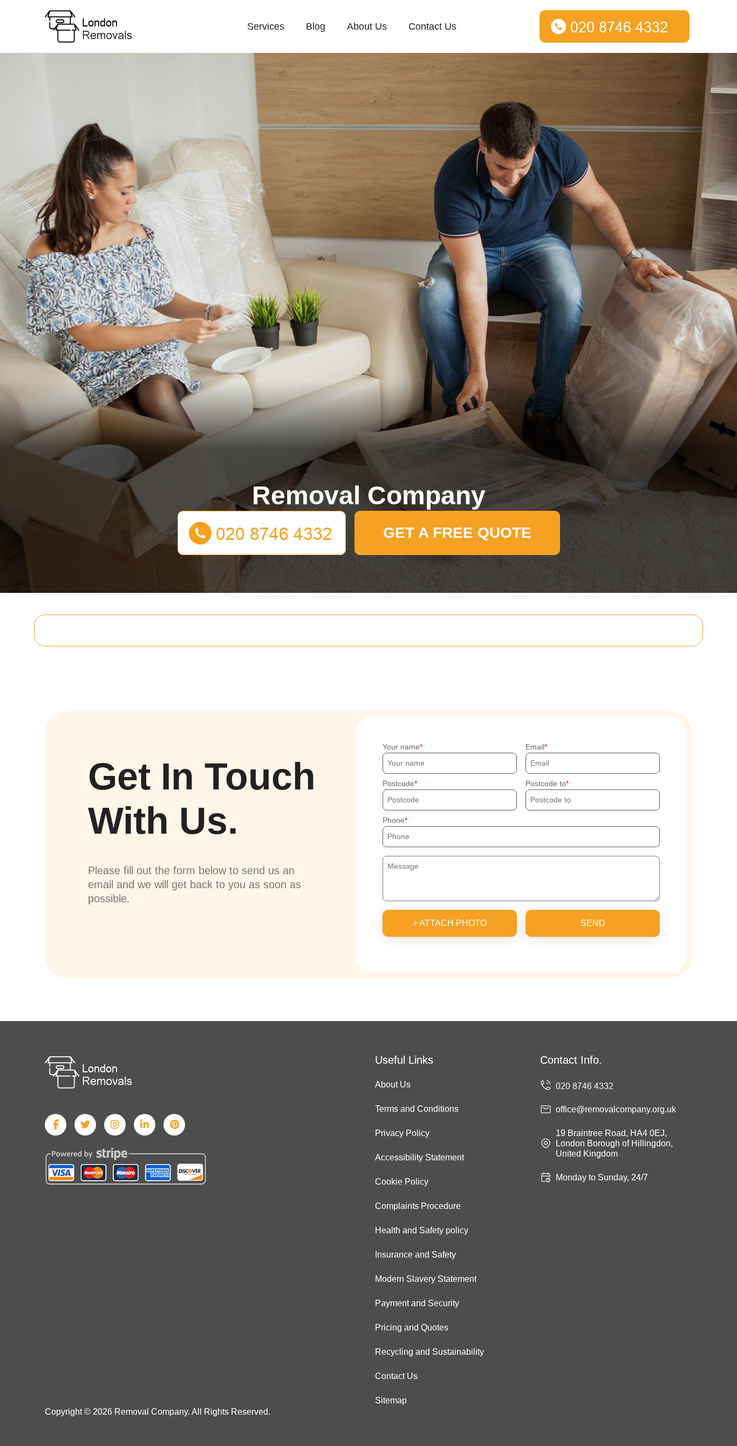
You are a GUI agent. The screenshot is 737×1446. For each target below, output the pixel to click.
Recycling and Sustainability (429, 1351)
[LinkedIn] (144, 1125)
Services (265, 26)
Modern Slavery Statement (425, 1278)
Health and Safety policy (421, 1230)
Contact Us (432, 26)
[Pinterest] (174, 1125)
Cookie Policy (401, 1181)
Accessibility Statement (419, 1157)
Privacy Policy (402, 1133)
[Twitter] (85, 1125)
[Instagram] (115, 1125)
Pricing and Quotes (411, 1327)
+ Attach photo (450, 923)
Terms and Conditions (417, 1108)
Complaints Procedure (418, 1206)
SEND (593, 923)
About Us (367, 26)
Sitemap (391, 1400)
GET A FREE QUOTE (457, 532)
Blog (315, 26)
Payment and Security (417, 1303)
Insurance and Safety (415, 1254)
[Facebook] (55, 1125)
